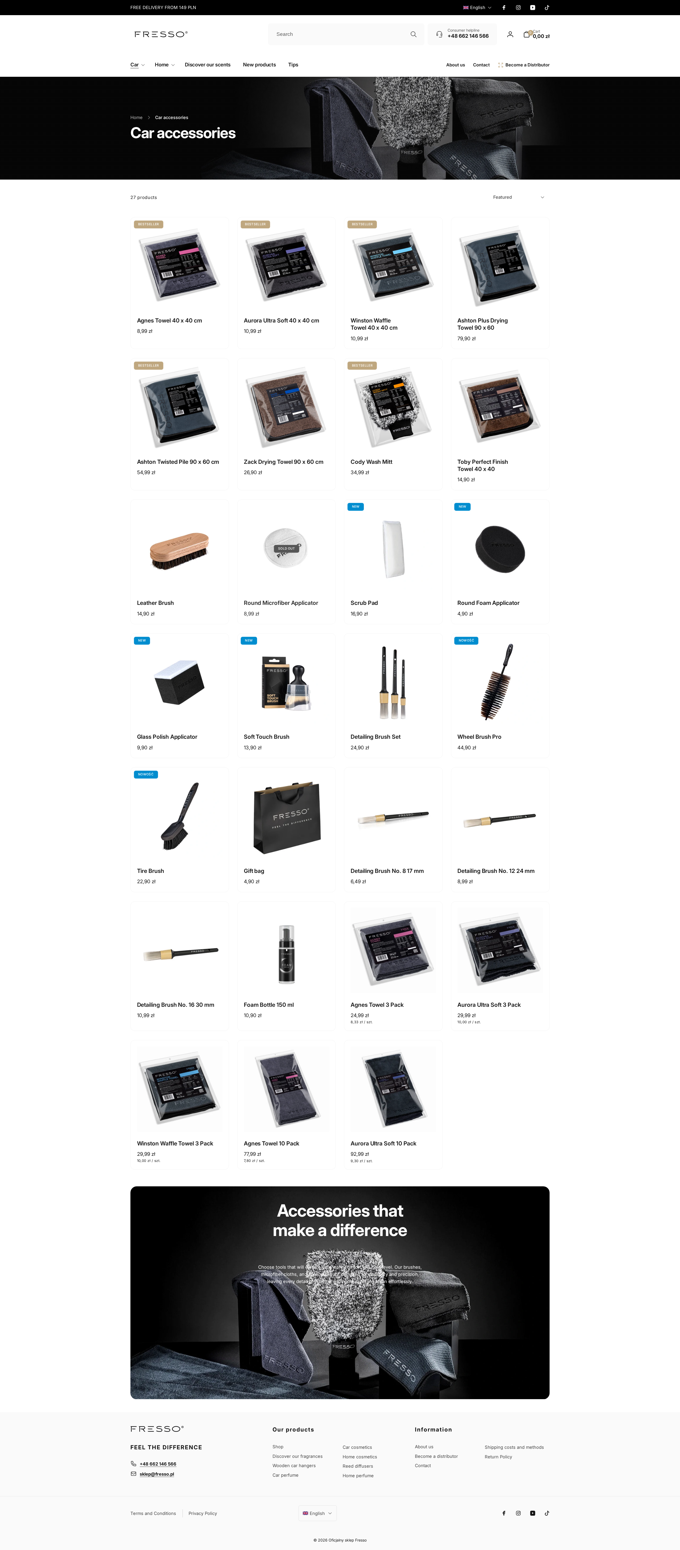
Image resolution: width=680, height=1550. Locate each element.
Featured (502, 197)
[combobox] (346, 34)
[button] (536, 34)
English (477, 7)
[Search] (413, 34)
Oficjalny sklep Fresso (348, 1540)
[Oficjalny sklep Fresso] (157, 1430)
